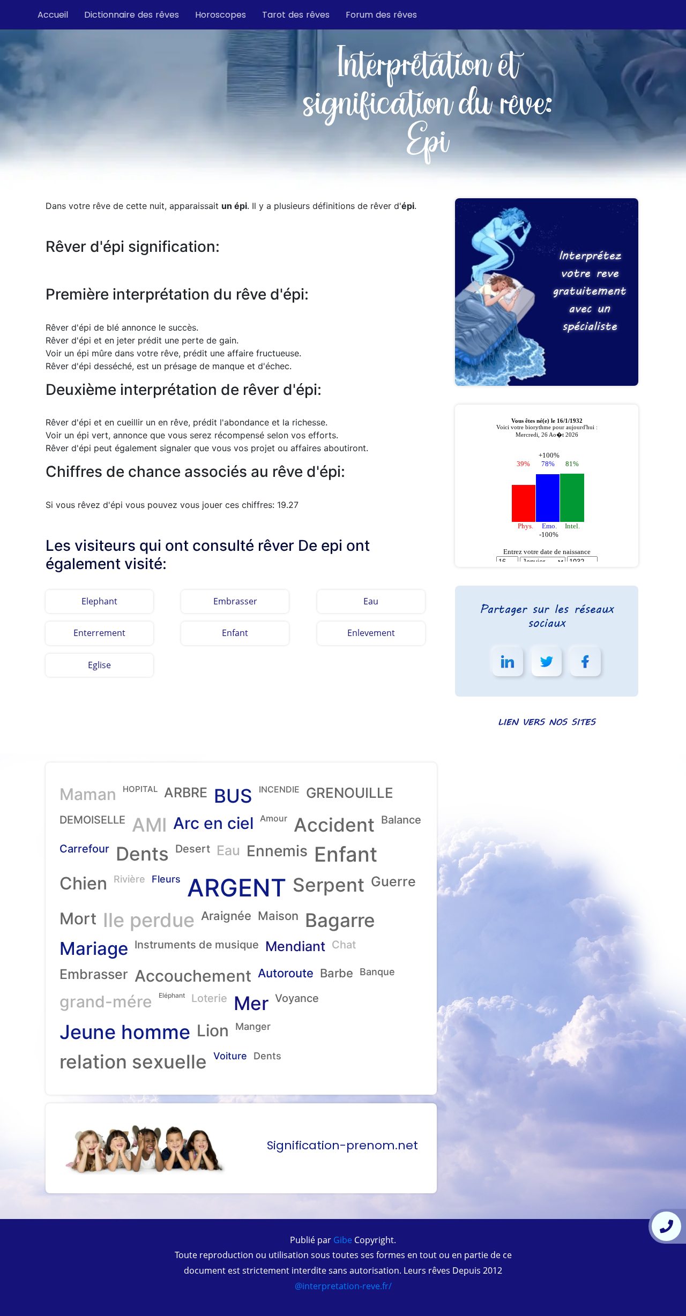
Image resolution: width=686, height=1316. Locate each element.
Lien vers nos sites (546, 721)
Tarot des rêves (296, 15)
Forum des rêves (381, 15)
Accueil (53, 15)
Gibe (341, 1240)
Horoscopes (220, 15)
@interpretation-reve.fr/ (343, 1286)
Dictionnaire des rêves (131, 15)
